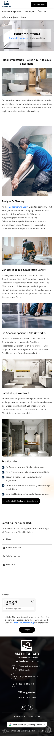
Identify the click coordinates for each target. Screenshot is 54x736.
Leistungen (29, 11)
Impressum (19, 716)
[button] (4, 731)
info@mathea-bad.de (28, 676)
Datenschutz (34, 716)
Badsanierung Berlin (11, 11)
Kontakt (24, 17)
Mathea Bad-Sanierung (20, 731)
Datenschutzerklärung (23, 622)
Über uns (42, 11)
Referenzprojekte (10, 17)
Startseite (13, 37)
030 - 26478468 (26, 684)
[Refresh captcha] (32, 601)
